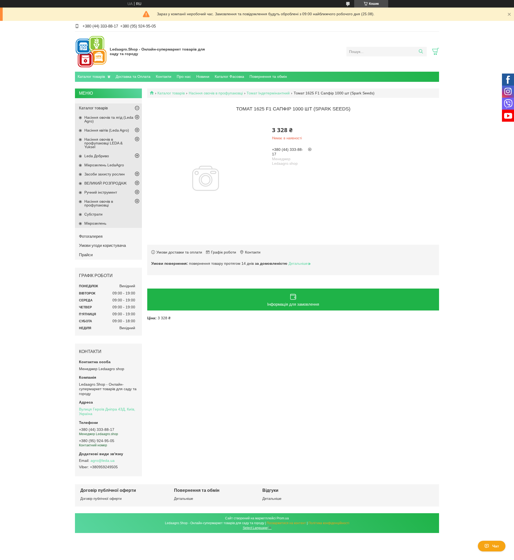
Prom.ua (283, 518)
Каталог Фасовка (229, 76)
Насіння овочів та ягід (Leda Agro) (108, 119)
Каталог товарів (91, 76)
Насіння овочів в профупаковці (216, 93)
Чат (495, 546)
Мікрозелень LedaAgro (104, 165)
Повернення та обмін (268, 76)
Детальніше (183, 499)
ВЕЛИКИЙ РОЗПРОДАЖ (105, 183)
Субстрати (93, 214)
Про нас (184, 76)
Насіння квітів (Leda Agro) (106, 130)
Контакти (163, 76)
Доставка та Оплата (133, 76)
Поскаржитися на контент (286, 523)
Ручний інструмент (100, 192)
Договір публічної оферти (101, 499)
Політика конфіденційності (328, 523)
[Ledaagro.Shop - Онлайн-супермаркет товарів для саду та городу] (91, 51)
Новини (202, 76)
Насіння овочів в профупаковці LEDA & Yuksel (103, 143)
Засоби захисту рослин (104, 174)
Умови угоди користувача (102, 245)
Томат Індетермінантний (268, 93)
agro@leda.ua (102, 460)
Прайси (86, 254)
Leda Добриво (96, 156)
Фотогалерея (91, 236)
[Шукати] (421, 51)
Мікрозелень (95, 223)
